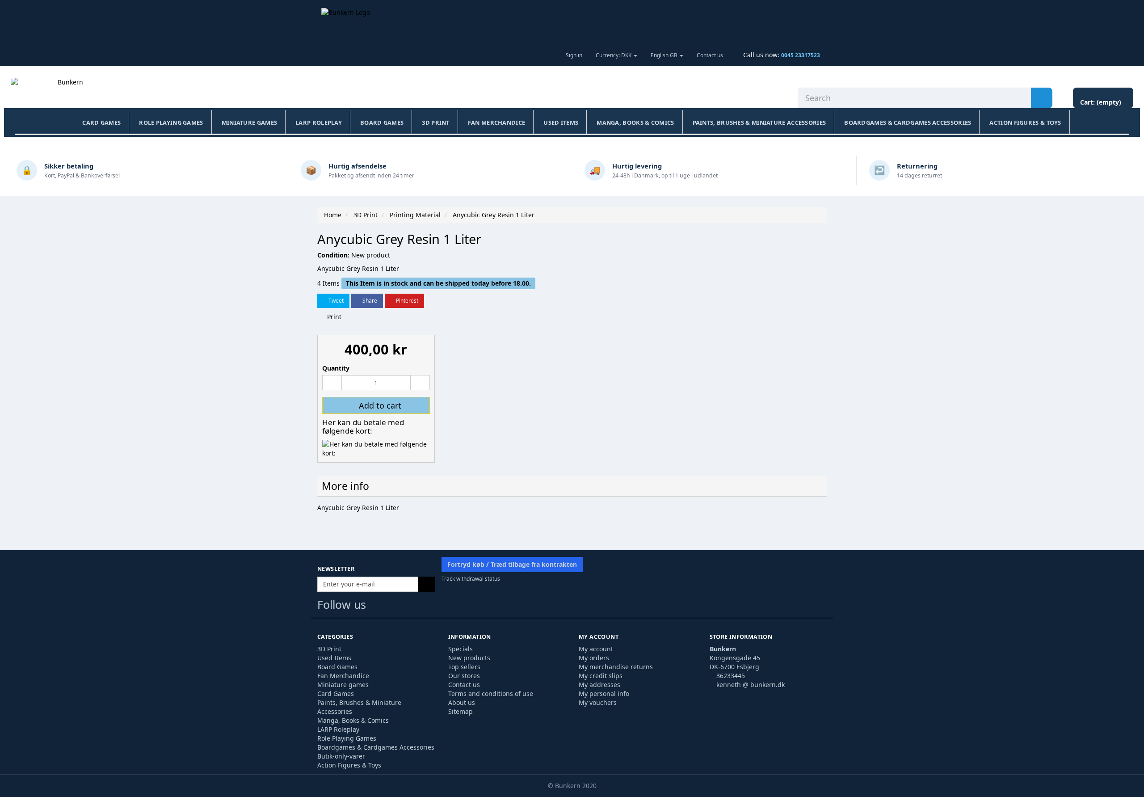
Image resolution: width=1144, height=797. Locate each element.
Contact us (710, 55)
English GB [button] (665, 55)
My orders (594, 658)
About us (461, 702)
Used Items (560, 122)
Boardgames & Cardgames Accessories (907, 122)
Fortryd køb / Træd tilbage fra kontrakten (512, 564)
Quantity (335, 368)
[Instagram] (412, 606)
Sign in (574, 55)
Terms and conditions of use (490, 693)
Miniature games (250, 122)
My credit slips (600, 675)
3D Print (435, 122)
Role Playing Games (171, 122)
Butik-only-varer (341, 756)
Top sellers (464, 666)
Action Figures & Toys (1025, 122)
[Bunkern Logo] (572, 22)
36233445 (730, 675)
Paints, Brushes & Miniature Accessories (759, 122)
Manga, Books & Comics (635, 122)
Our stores (464, 675)
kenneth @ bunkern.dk (750, 684)
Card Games (101, 122)
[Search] (1041, 98)
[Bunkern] (66, 91)
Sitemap (460, 711)
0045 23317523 (800, 55)
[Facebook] (377, 606)
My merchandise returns (616, 666)
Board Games (382, 122)
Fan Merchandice (497, 122)
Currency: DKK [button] (614, 55)
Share (369, 300)
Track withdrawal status (471, 578)
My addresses (599, 684)
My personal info (604, 693)
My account (596, 649)
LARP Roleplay (318, 122)
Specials (460, 649)
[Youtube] (395, 606)
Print (333, 316)
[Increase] (420, 382)
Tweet (335, 300)
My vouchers (598, 702)
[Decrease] (332, 382)
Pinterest (406, 300)
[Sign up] (426, 584)
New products (469, 658)
